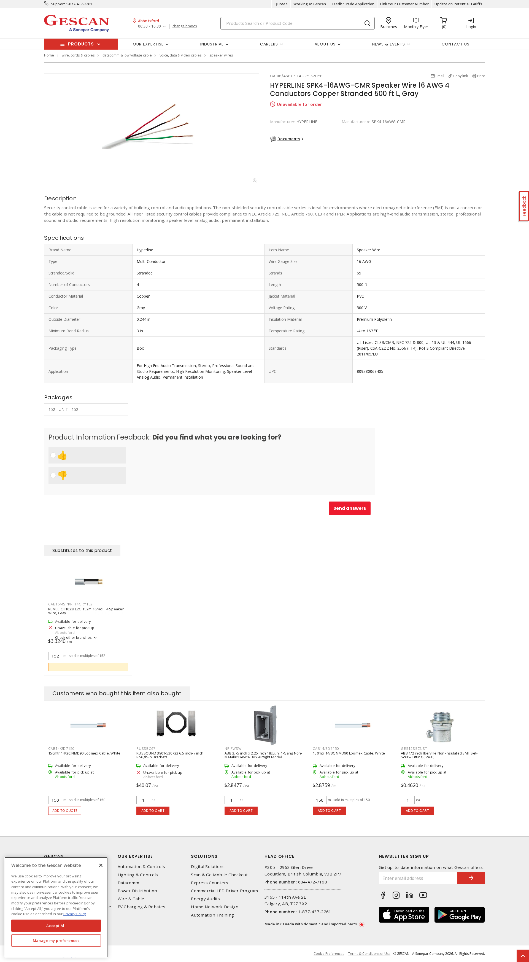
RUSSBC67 (145, 748)
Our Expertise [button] (148, 44)
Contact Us (455, 44)
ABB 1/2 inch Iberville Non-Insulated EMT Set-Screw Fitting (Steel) (439, 755)
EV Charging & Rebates (141, 906)
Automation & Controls (141, 866)
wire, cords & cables (78, 55)
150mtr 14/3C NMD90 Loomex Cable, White (349, 753)
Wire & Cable (131, 898)
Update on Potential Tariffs (458, 3)
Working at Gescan (309, 3)
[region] (56, 907)
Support (58, 3)
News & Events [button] (388, 44)
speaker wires (221, 55)
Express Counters (209, 882)
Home (49, 55)
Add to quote (64, 810)
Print (481, 75)
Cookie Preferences (329, 953)
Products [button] (81, 44)
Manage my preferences (56, 940)
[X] (101, 865)
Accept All (56, 925)
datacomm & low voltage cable (127, 55)
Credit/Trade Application (353, 3)
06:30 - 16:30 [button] (149, 26)
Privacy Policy (74, 913)
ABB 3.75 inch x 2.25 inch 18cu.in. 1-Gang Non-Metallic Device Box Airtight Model (263, 755)
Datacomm (128, 882)
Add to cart (153, 810)
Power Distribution (137, 890)
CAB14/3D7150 (326, 748)
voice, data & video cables (181, 55)
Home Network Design (214, 906)
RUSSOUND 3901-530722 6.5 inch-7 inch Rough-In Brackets (169, 755)
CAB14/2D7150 (61, 748)
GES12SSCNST (414, 748)
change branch (184, 26)
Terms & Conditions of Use (369, 953)
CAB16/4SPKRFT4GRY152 (70, 604)
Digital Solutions (208, 866)
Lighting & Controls (138, 874)
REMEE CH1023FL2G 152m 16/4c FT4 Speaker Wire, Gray (86, 611)
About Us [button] (325, 44)
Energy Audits (205, 898)
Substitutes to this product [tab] (82, 550)
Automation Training (212, 915)
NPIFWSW (233, 748)
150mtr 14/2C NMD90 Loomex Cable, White (84, 753)
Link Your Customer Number (404, 3)
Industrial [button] (211, 44)
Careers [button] (269, 44)
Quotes (281, 3)
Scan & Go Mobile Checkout (219, 874)
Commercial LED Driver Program (224, 890)
